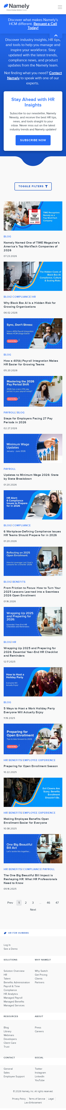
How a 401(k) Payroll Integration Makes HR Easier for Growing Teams (31, 362)
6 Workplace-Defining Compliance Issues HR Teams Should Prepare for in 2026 (32, 533)
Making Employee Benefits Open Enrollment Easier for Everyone (26, 821)
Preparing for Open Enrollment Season (31, 766)
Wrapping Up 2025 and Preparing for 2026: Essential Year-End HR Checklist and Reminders (31, 652)
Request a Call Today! (42, 26)
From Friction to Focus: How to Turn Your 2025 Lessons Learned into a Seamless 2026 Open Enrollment (32, 591)
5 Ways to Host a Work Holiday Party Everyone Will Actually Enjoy (29, 710)
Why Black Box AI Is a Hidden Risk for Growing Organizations (30, 305)
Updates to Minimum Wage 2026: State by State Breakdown (31, 477)
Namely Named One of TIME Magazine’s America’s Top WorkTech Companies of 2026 (32, 246)
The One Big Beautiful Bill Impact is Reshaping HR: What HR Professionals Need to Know (30, 879)
